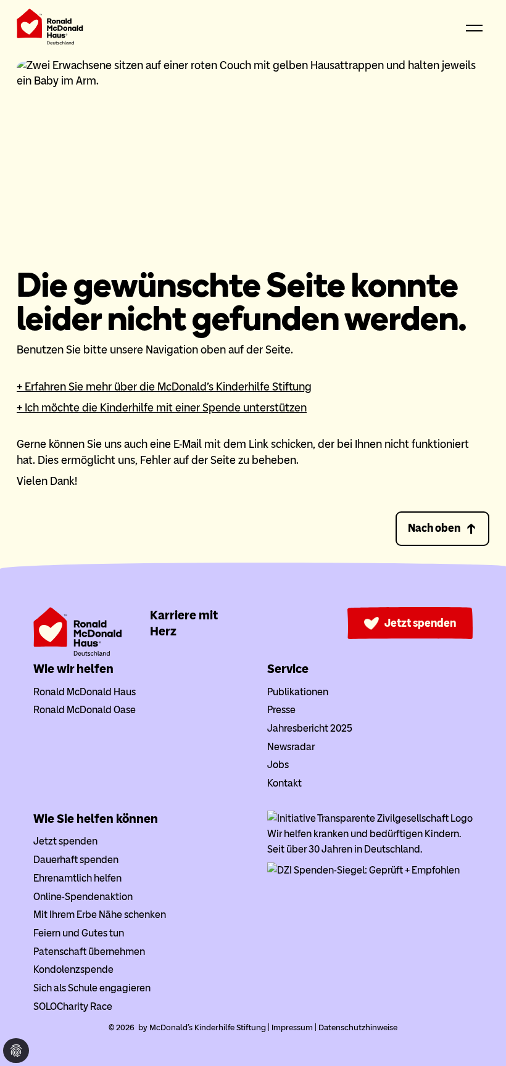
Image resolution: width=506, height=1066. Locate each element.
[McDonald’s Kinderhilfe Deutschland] (77, 653)
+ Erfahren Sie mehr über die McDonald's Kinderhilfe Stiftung (164, 387)
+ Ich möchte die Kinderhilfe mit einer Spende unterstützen (162, 408)
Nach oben (434, 528)
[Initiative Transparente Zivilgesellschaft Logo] (370, 818)
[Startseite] (50, 29)
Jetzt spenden (420, 623)
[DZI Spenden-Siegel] (363, 870)
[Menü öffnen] (474, 29)
